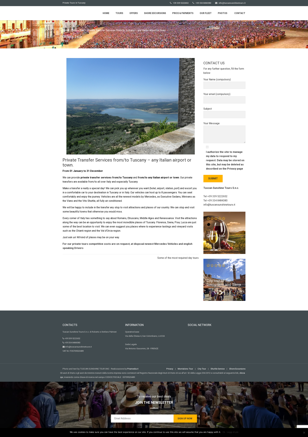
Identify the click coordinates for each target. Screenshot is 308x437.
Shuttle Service (218, 369)
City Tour (202, 369)
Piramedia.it (132, 369)
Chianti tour (216, 236)
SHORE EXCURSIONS (155, 13)
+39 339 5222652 (180, 3)
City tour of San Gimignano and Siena (224, 283)
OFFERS (133, 13)
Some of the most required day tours (178, 257)
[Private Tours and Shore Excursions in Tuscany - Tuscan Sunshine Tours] (78, 13)
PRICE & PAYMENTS (182, 13)
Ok (223, 432)
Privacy (232, 168)
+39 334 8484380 (203, 3)
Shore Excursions (237, 369)
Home (66, 30)
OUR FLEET (206, 13)
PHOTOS (222, 13)
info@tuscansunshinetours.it (232, 3)
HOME (106, 13)
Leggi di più (232, 432)
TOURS (119, 13)
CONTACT (239, 13)
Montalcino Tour (185, 369)
